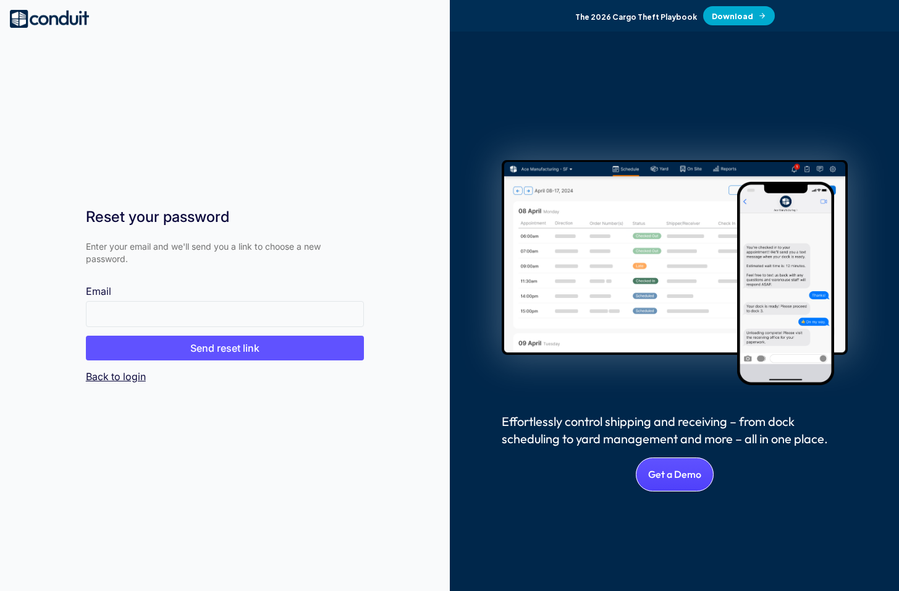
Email (98, 291)
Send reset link (225, 348)
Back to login (116, 376)
